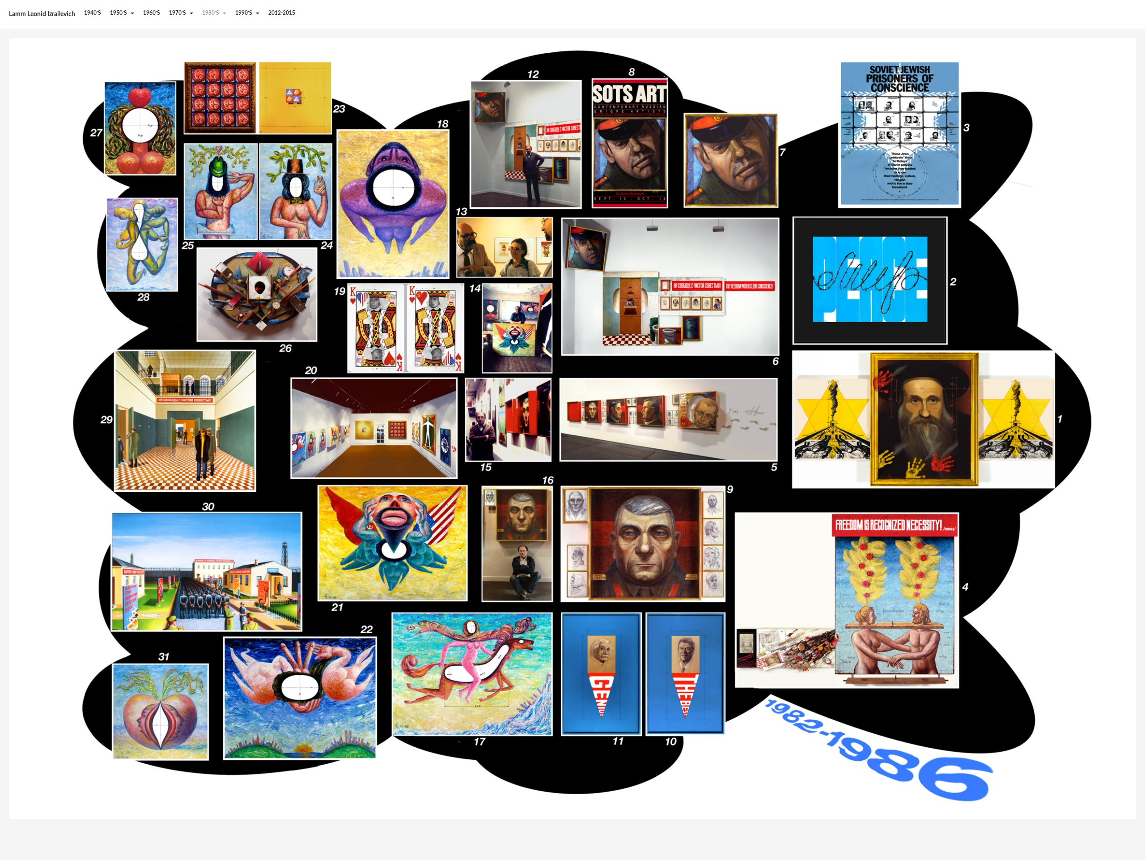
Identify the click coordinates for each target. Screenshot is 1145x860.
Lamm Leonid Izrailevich (42, 14)
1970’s (178, 13)
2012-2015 (281, 13)
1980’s (211, 13)
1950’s (119, 13)
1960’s (151, 13)
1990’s (244, 13)
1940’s (92, 13)
